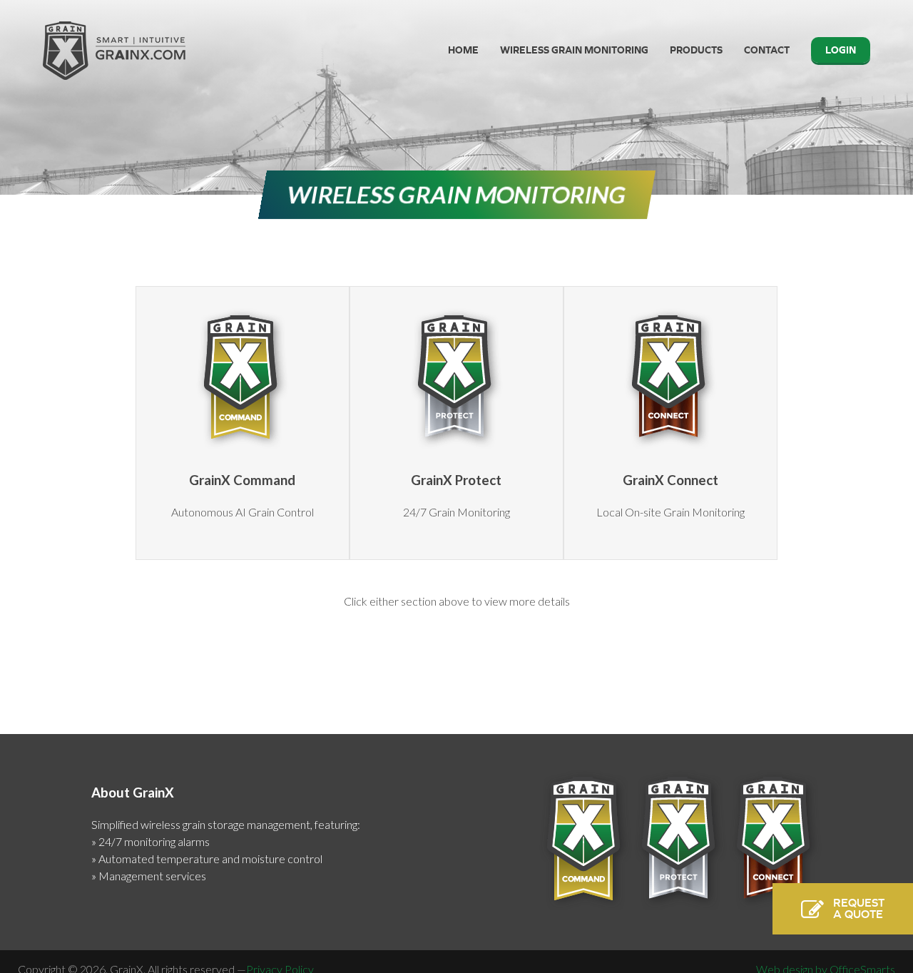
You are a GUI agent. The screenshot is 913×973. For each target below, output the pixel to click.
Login (840, 50)
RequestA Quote (858, 908)
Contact (767, 50)
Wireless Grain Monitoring (574, 50)
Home (463, 50)
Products (696, 50)
